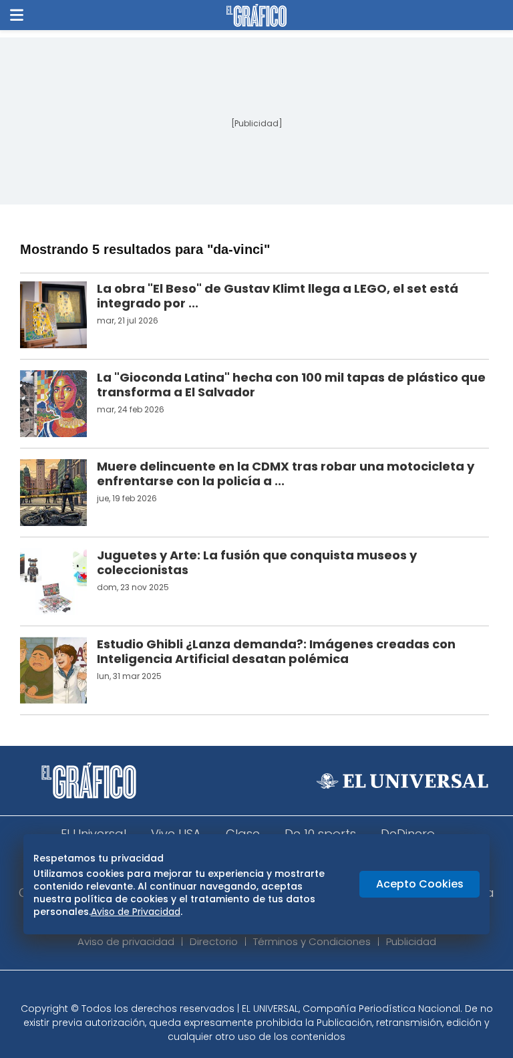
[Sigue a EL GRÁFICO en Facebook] (242, 990)
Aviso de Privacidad (135, 911)
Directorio (214, 941)
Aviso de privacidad (125, 941)
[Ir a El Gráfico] (256, 15)
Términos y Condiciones (312, 941)
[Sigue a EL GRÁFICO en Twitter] (251, 990)
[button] (16, 15)
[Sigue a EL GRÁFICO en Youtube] (270, 990)
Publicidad (411, 941)
